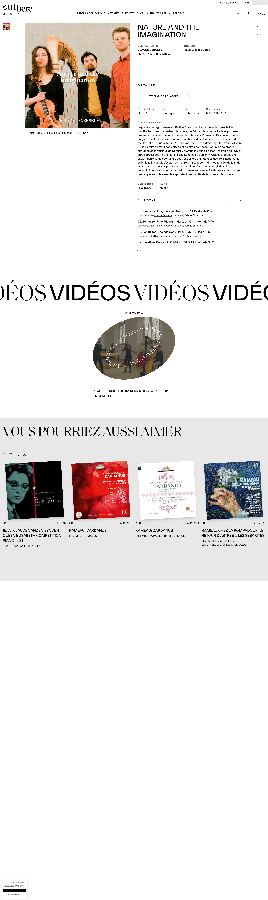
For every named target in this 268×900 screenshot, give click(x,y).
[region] (14, 888)
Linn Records (190, 113)
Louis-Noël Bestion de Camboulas (224, 544)
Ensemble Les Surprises (217, 541)
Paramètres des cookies (14, 894)
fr (259, 2)
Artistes (113, 13)
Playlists (128, 13)
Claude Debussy (150, 49)
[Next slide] (10, 453)
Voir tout (132, 313)
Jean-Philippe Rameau (154, 53)
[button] (190, 250)
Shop (140, 13)
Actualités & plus (158, 13)
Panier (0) (259, 13)
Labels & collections (91, 13)
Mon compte (243, 13)
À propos (178, 13)
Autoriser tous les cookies (14, 890)
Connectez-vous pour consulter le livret (58, 133)
